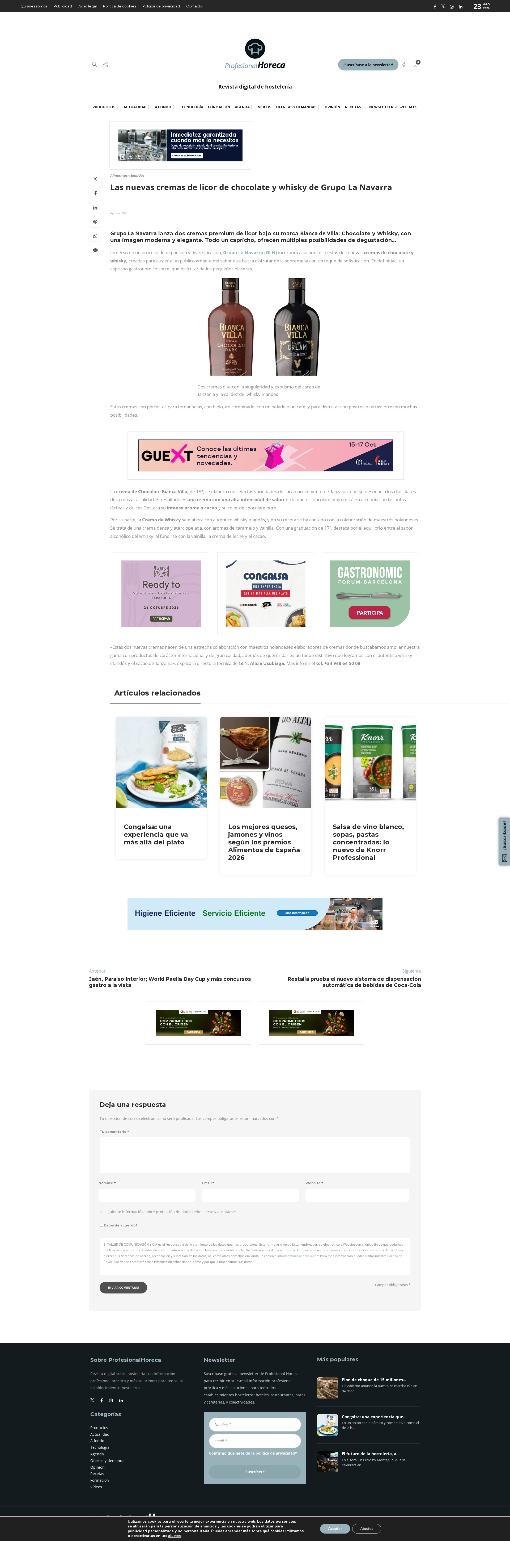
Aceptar (335, 1528)
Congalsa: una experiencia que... (374, 1416)
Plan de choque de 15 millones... (374, 1380)
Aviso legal (87, 6)
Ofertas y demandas (296, 107)
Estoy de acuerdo (121, 1225)
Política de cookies (119, 6)
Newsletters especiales (393, 107)
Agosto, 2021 (119, 213)
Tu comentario (114, 1131)
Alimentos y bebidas (127, 176)
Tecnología (191, 107)
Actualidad (135, 107)
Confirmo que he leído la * (253, 1453)
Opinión (332, 107)
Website (314, 1183)
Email (208, 1183)
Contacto (194, 6)
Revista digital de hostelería (255, 86)
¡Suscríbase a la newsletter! (368, 64)
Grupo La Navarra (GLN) (250, 252)
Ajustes (366, 1528)
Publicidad (63, 6)
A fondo (163, 107)
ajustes (174, 1536)
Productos (103, 107)
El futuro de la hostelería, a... (371, 1453)
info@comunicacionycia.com (298, 1256)
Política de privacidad (161, 6)
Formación (219, 107)
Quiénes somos (33, 6)
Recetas (353, 107)
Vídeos (264, 107)
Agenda (242, 107)
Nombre (107, 1183)
